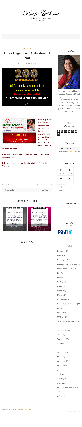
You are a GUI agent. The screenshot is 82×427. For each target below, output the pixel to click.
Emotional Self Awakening (67, 264)
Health (59, 286)
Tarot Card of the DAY (65, 321)
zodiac (59, 396)
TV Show (60, 317)
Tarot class (61, 326)
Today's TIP (61, 330)
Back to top (73, 411)
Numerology (62, 299)
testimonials (61, 383)
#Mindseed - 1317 (36, 226)
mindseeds (61, 361)
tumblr (61, 190)
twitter (61, 182)
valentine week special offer (68, 387)
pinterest (69, 182)
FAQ (59, 273)
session (60, 374)
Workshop (61, 339)
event (59, 348)
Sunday (60, 313)
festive (59, 357)
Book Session (62, 255)
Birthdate (60, 251)
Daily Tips (61, 260)
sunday (60, 379)
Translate (76, 152)
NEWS (59, 295)
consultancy (61, 343)
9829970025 (29, 410)
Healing (60, 282)
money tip (61, 365)
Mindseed (27, 48)
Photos (59, 308)
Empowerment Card (64, 269)
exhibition (61, 352)
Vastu (59, 335)
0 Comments (7, 184)
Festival (60, 277)
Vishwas (20, 410)
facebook (69, 173)
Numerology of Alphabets (67, 304)
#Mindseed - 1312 (11, 226)
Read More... (69, 111)
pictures (60, 370)
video (59, 392)
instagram (61, 173)
